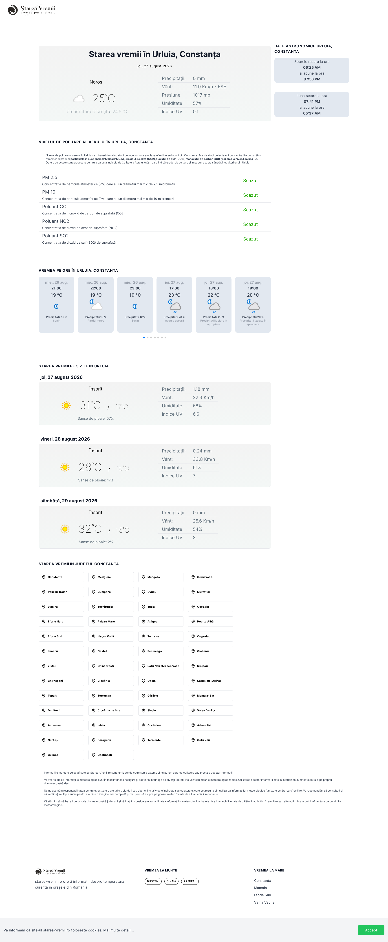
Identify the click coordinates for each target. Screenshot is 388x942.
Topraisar (154, 636)
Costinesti (105, 755)
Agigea (152, 621)
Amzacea (54, 725)
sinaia (171, 881)
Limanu (53, 651)
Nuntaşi (53, 740)
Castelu (103, 651)
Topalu (52, 695)
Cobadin (203, 606)
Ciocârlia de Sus (109, 710)
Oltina (152, 680)
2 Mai (51, 666)
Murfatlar (203, 591)
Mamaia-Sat (205, 695)
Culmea (53, 755)
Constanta (262, 880)
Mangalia (154, 577)
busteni (153, 881)
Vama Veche (264, 902)
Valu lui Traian (57, 591)
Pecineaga (155, 651)
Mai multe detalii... (118, 930)
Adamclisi (204, 725)
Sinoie (152, 710)
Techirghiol (105, 606)
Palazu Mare (106, 621)
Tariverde (154, 740)
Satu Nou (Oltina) (209, 680)
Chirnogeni (55, 680)
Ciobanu (203, 651)
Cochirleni (154, 725)
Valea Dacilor (206, 710)
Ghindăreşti (106, 666)
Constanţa (55, 577)
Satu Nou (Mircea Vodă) (164, 666)
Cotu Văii (203, 740)
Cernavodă (204, 577)
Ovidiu (152, 591)
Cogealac (203, 636)
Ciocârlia (104, 680)
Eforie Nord (56, 621)
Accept (371, 930)
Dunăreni (54, 710)
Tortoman (104, 695)
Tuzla (151, 606)
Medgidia (104, 577)
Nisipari (202, 666)
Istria (101, 725)
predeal (190, 881)
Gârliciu (153, 695)
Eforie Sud (55, 636)
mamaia (260, 888)
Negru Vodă (106, 636)
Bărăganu (104, 740)
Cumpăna (104, 591)
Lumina (53, 606)
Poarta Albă (205, 621)
